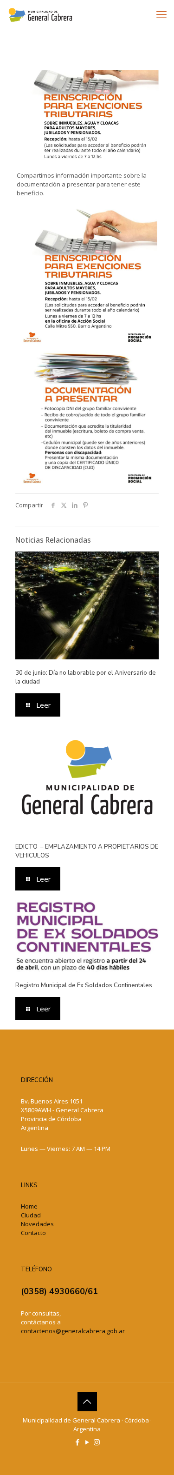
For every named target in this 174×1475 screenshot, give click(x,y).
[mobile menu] (161, 14)
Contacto (33, 1233)
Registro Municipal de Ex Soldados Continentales (83, 985)
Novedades (37, 1224)
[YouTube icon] (87, 1442)
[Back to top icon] (87, 1401)
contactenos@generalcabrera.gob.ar (73, 1331)
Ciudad (31, 1215)
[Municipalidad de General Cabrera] (40, 14)
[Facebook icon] (77, 1442)
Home (29, 1206)
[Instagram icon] (96, 1442)
